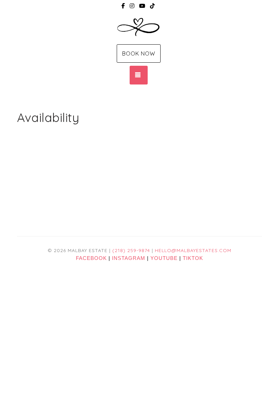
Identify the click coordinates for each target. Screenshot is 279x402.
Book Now (138, 53)
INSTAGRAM (128, 258)
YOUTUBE (164, 258)
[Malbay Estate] (139, 27)
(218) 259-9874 (131, 250)
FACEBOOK (91, 258)
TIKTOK (193, 258)
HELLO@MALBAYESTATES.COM (193, 250)
